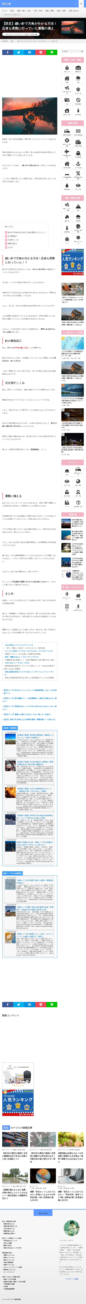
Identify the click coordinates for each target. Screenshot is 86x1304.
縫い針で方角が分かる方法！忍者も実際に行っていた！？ (26, 232)
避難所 (15, 1149)
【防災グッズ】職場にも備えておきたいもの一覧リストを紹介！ (27, 714)
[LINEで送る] (51, 52)
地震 (14, 1186)
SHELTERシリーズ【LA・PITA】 (17, 663)
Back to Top (43, 1213)
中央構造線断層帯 (9, 1289)
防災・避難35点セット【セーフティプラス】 (22, 657)
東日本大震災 (21, 1149)
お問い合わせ (74, 11)
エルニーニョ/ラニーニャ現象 (13, 1267)
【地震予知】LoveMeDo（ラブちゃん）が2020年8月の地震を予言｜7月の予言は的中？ (78, 575)
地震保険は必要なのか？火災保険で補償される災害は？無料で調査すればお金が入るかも (70, 1157)
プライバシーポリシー (12, 15)
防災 (12, 11)
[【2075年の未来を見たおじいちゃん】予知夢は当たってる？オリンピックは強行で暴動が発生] (66, 547)
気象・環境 (49, 11)
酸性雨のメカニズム (10, 1269)
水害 (24, 1186)
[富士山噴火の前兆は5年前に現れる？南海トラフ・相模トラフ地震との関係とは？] (66, 535)
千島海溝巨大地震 (9, 1284)
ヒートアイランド (9, 1272)
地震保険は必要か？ (10, 1233)
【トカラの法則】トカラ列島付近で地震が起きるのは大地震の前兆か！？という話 (72, 353)
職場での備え (8, 1245)
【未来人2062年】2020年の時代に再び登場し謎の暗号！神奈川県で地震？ (72, 450)
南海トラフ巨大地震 (10, 1279)
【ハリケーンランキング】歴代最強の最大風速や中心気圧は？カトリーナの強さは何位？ (72, 401)
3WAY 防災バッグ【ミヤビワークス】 (19, 645)
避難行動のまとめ (9, 1231)
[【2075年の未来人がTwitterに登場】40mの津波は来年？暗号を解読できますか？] (66, 562)
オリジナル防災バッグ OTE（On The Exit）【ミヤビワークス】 (29, 651)
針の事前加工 (11, 236)
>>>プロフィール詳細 (71, 1279)
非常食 (44, 1188)
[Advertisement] (29, 76)
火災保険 (71, 1149)
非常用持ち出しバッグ (10, 1240)
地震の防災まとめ (9, 1224)
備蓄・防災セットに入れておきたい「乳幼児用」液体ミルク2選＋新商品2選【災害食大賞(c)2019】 (70, 1195)
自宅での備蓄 (8, 1243)
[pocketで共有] (40, 52)
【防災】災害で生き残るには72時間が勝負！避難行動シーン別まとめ (29, 719)
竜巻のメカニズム (9, 1265)
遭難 (36, 34)
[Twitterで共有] (18, 52)
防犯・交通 (61, 11)
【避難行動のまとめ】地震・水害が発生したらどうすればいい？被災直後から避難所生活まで (14, 1193)
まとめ (9, 247)
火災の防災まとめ (9, 1228)
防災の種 (17, 1299)
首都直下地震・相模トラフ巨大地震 (14, 1281)
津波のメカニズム (9, 1257)
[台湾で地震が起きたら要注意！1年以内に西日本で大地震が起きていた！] (66, 523)
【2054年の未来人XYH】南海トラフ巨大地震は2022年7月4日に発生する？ (72, 425)
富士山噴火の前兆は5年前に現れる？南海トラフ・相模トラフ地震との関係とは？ (78, 536)
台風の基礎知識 (8, 1262)
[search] (82, 51)
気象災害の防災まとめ (10, 1226)
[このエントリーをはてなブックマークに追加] (29, 52)
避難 (42, 1149)
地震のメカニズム (9, 1255)
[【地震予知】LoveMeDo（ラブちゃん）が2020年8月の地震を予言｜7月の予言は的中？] (66, 574)
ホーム (4, 11)
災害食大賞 (38, 1188)
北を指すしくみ (12, 240)
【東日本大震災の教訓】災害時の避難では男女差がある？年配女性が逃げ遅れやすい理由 (42, 1157)
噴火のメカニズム (9, 1260)
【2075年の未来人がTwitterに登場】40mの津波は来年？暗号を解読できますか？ (78, 563)
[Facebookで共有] (7, 52)
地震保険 (77, 1149)
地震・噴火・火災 (24, 11)
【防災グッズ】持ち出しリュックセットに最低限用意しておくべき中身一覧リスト (72, 300)
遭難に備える (11, 243)
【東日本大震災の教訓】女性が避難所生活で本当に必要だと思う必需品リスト (14, 1156)
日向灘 (6, 1286)
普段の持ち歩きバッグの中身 (12, 1248)
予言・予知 (38, 11)
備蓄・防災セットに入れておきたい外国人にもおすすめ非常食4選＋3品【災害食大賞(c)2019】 (42, 1195)
